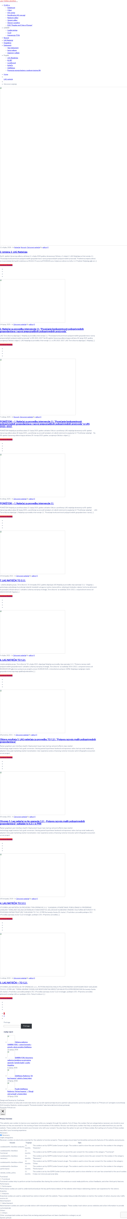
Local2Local (11, 63)
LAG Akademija (12, 58)
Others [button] (2, 1210)
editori (45, 247)
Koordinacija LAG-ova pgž (16, 15)
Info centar (11, 13)
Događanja (7, 43)
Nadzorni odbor (12, 18)
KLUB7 (9, 60)
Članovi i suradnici (13, 23)
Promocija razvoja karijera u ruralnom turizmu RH (24, 70)
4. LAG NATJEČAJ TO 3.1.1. (13, 903)
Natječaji (17, 247)
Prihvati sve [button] (11, 1108)
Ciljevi (9, 10)
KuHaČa (10, 65)
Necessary (6, 1135)
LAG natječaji (8, 79)
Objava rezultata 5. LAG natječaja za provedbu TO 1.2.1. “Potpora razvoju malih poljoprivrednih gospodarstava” (48, 740)
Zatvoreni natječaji (33, 247)
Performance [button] (4, 1184)
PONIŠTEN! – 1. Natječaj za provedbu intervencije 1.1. (27, 503)
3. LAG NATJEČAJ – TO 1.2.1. (14, 982)
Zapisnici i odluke (13, 53)
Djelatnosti (11, 8)
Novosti (6, 38)
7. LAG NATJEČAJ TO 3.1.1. (13, 580)
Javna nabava (12, 50)
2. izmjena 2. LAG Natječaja (13, 251)
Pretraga (7, 1022)
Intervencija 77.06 (13, 35)
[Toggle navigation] (17, 1)
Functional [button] (4, 1177)
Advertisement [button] (5, 1201)
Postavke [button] (3, 1108)
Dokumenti (7, 45)
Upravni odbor (12, 20)
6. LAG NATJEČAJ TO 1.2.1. (13, 659)
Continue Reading (6, 265)
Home (6, 74)
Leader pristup (12, 30)
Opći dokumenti (13, 48)
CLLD (9, 33)
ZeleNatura (11, 68)
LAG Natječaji (8, 40)
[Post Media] (32, 322)
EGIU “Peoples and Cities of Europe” (19, 25)
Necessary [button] (3, 1133)
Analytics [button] (3, 1191)
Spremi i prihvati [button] (5, 1218)
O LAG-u (7, 5)
